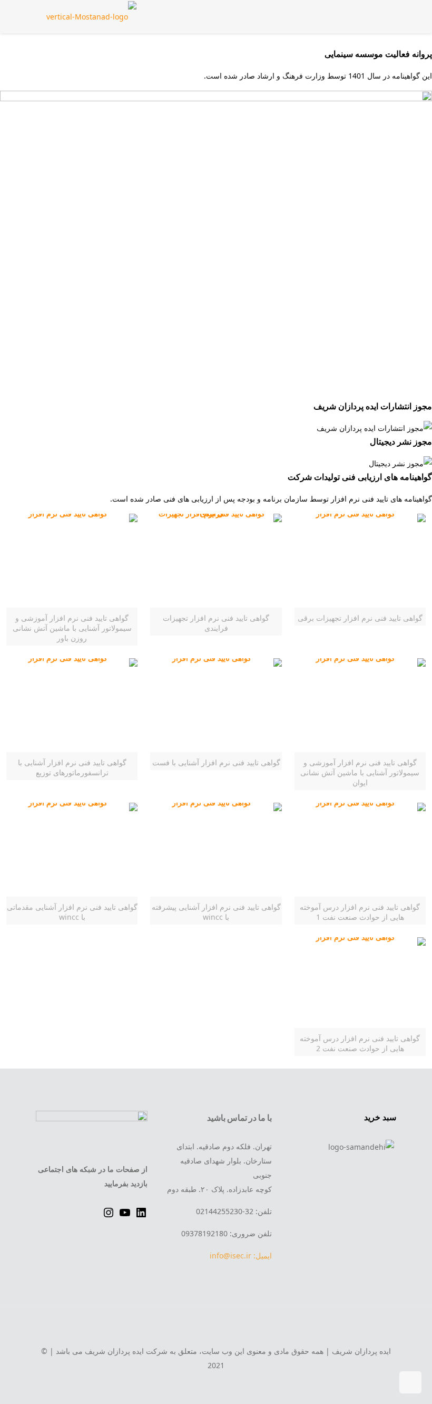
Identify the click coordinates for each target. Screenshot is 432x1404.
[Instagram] (108, 1216)
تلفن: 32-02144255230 (234, 1211)
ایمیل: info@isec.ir (241, 1256)
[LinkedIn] (141, 1216)
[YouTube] (125, 1216)
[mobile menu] (55, 16)
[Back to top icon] (216, 1327)
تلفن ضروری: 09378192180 (226, 1233)
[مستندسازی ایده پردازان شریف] (91, 16)
